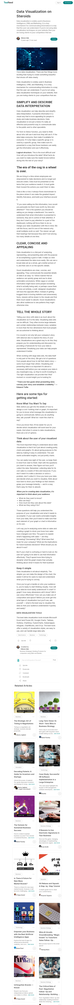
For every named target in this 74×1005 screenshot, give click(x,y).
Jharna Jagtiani (21, 735)
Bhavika (43, 793)
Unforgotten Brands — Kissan (23, 986)
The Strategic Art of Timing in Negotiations (23, 722)
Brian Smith (44, 847)
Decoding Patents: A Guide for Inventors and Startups (24, 774)
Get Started (68, 2)
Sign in (59, 2)
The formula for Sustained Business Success (22, 827)
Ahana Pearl (20, 948)
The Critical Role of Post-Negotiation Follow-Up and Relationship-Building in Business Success (49, 990)
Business (32, 635)
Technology (42, 635)
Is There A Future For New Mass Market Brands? (23, 881)
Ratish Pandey (45, 737)
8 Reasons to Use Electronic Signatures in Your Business (49, 833)
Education (43, 879)
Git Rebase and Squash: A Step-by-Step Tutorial (49, 884)
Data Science (22, 635)
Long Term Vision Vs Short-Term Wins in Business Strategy (47, 723)
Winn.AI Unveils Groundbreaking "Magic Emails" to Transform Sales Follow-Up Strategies (49, 936)
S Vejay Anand (20, 895)
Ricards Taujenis (46, 895)
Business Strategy (46, 826)
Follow (54, 39)
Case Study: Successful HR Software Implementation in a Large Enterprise (49, 778)
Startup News (45, 949)
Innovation (18, 767)
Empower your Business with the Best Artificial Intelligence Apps (24, 934)
